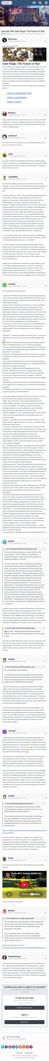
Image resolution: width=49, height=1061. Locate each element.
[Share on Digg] (13, 1046)
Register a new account (24, 1008)
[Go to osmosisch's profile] (4, 136)
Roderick (11, 113)
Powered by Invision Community (24, 1058)
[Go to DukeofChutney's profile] (4, 957)
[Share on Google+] (9, 1046)
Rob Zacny (6, 34)
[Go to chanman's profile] (4, 285)
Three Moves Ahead (8, 46)
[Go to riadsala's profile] (4, 660)
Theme (19, 1053)
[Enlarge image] (24, 54)
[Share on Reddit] (20, 1046)
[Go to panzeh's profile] (4, 542)
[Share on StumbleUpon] (24, 1046)
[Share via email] (27, 1046)
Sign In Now (24, 1022)
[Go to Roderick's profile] (4, 114)
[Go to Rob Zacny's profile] (4, 40)
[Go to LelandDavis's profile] (4, 178)
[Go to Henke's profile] (4, 859)
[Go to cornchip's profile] (4, 732)
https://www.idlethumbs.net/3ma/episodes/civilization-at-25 (26, 947)
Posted (16, 41)
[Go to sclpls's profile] (4, 155)
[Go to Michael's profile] (4, 911)
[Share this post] (45, 41)
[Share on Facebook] (6, 1046)
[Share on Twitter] (2, 1046)
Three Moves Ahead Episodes (35, 34)
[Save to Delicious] (16, 1046)
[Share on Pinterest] (31, 1046)
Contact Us (29, 1053)
